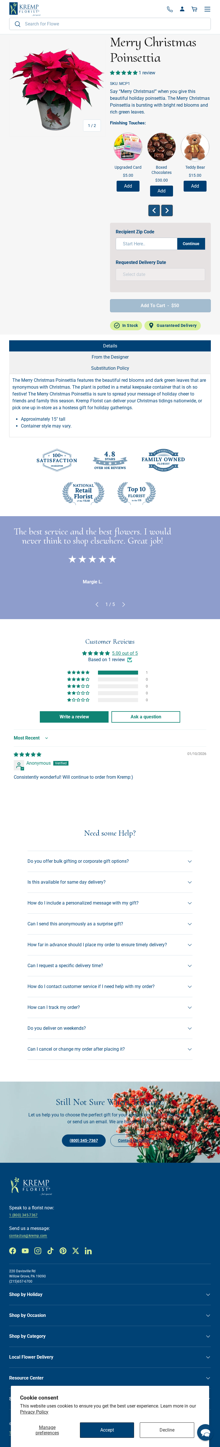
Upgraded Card (128, 167)
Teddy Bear (195, 167)
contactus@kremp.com (28, 1236)
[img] (27, 754)
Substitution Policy (110, 368)
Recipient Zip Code (135, 231)
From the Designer (110, 357)
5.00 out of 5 (125, 653)
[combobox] (110, 24)
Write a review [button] (74, 716)
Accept (107, 1430)
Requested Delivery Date (141, 262)
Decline (167, 1430)
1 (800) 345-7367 (23, 1215)
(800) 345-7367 (84, 1140)
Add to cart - (160, 305)
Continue (191, 243)
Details (110, 346)
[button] (194, 9)
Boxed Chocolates (162, 170)
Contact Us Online (134, 1140)
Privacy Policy (34, 1412)
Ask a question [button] (146, 716)
